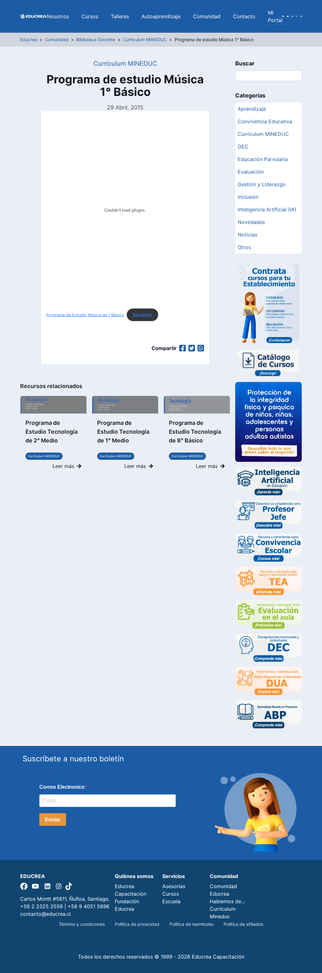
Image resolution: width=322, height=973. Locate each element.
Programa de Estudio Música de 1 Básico (85, 314)
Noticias (247, 234)
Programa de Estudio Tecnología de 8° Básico (195, 432)
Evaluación (251, 172)
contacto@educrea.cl (45, 914)
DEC (243, 146)
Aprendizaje (252, 109)
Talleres (120, 16)
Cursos (89, 16)
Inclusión (248, 197)
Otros (244, 247)
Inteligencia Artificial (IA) (267, 209)
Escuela (171, 901)
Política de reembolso (191, 924)
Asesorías (173, 886)
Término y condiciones (82, 924)
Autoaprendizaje (161, 16)
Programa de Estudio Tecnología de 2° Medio (51, 432)
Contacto (244, 16)
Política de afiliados (243, 924)
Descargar (142, 314)
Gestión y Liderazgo (262, 184)
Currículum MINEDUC (44, 456)
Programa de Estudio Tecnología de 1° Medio (123, 432)
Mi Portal (275, 16)
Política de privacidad (137, 924)
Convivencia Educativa (265, 121)
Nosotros (58, 16)
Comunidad (206, 16)
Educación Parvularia (263, 159)
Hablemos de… (227, 901)
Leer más (63, 466)
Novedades (251, 222)
